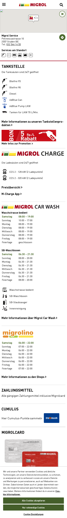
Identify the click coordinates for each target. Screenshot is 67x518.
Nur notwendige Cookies (33, 507)
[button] (33, 18)
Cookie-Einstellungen (33, 514)
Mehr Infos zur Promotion (16, 143)
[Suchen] (61, 5)
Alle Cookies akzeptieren (33, 500)
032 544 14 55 (13, 44)
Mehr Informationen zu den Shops (23, 377)
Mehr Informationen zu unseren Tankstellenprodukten (32, 123)
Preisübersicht (11, 187)
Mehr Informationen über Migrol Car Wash (29, 318)
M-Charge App (11, 194)
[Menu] (4, 5)
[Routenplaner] (62, 37)
